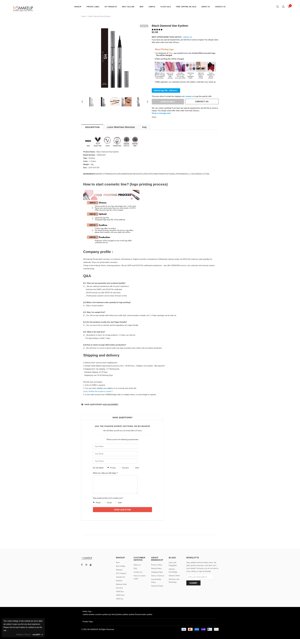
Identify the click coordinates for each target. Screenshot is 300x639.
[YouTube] (90, 565)
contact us (189, 96)
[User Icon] (283, 6)
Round (137, 614)
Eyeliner (119, 614)
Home (83, 16)
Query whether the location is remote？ (98, 391)
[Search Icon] (277, 6)
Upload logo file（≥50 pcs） (166, 90)
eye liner (112, 614)
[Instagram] (86, 565)
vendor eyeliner (146, 614)
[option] (114, 58)
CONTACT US (187, 37)
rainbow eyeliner (128, 614)
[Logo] (23, 8)
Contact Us (202, 102)
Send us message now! (161, 113)
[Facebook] (82, 565)
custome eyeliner (101, 614)
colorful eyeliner (89, 614)
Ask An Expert (110, 404)
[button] (157, 30)
